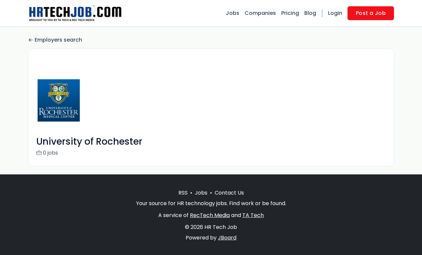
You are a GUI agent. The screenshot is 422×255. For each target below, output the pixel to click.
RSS (183, 193)
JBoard (227, 237)
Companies (260, 13)
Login (335, 13)
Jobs (232, 13)
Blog (310, 13)
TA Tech (253, 215)
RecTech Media (210, 215)
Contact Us (229, 193)
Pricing (290, 13)
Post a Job (371, 13)
